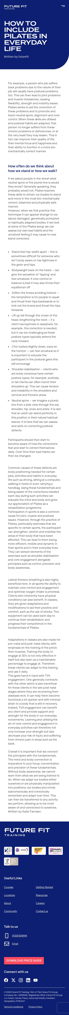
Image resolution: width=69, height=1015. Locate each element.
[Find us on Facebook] (6, 980)
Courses (8, 887)
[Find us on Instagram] (21, 980)
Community (10, 911)
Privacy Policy (35, 1007)
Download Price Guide (24, 960)
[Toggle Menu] (63, 6)
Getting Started (44, 887)
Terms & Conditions (13, 1007)
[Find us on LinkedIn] (28, 980)
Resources (42, 895)
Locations (9, 895)
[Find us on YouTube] (35, 980)
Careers (40, 903)
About (7, 903)
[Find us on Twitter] (13, 980)
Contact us (42, 911)
